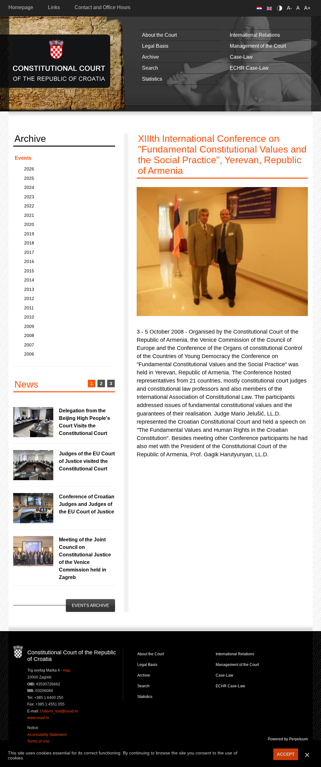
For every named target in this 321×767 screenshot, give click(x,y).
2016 (29, 261)
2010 (29, 316)
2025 (29, 178)
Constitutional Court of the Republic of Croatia (59, 61)
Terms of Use (38, 741)
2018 (29, 242)
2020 (29, 224)
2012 (29, 298)
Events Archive (90, 605)
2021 (29, 215)
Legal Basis (155, 46)
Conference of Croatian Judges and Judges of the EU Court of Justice (86, 504)
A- (289, 8)
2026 (29, 168)
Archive (150, 57)
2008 (29, 335)
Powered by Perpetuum (288, 739)
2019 (29, 233)
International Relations (255, 35)
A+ (307, 8)
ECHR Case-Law (249, 68)
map (67, 670)
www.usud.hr (38, 718)
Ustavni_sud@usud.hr (59, 711)
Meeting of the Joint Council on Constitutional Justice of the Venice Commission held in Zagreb (85, 558)
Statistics (152, 79)
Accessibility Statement (46, 734)
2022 (29, 205)
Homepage (20, 7)
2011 (29, 307)
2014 (29, 279)
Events (23, 158)
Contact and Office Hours (102, 7)
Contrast (281, 8)
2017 (29, 252)
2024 (29, 187)
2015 (29, 270)
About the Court (159, 35)
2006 (29, 354)
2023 (29, 196)
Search (150, 68)
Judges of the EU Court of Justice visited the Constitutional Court (87, 461)
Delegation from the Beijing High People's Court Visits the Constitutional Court (84, 422)
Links (54, 7)
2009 (29, 326)
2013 (29, 289)
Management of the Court (258, 46)
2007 (29, 344)
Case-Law (241, 57)
